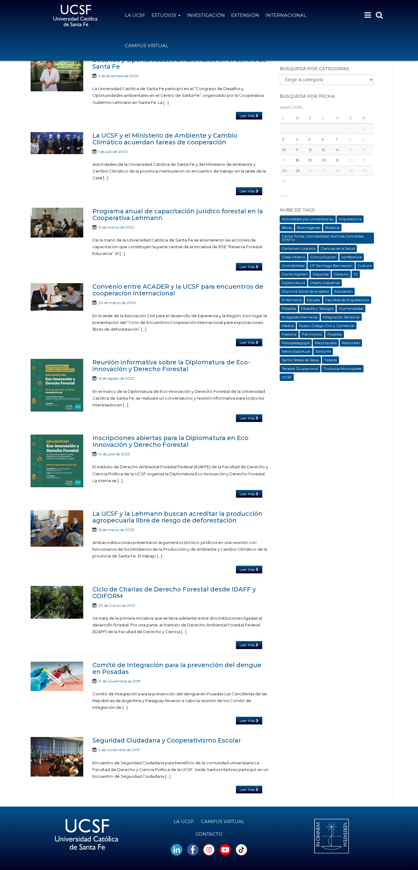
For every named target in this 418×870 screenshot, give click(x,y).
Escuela (313, 300)
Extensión (245, 15)
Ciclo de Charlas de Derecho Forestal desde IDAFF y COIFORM (174, 593)
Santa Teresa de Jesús (300, 360)
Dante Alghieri (295, 274)
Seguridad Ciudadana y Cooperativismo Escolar (166, 740)
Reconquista (326, 342)
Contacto (209, 834)
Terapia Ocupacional (300, 368)
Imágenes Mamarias (300, 317)
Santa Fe (323, 351)
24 (284, 170)
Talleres (330, 360)
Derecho (341, 274)
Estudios (164, 15)
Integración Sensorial (341, 317)
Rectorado (351, 342)
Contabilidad (293, 265)
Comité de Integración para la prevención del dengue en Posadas (176, 668)
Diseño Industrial (325, 282)
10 (284, 149)
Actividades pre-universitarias (308, 219)
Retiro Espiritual (296, 351)
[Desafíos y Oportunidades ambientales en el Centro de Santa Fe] (57, 73)
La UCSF (135, 15)
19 (310, 160)
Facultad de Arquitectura (347, 300)
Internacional (285, 15)
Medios (288, 325)
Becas (287, 227)
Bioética (332, 227)
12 (310, 149)
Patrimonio (312, 334)
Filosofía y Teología (317, 308)
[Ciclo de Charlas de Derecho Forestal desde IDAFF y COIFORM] (57, 602)
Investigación (206, 15)
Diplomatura (293, 282)
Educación (343, 291)
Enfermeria (292, 300)
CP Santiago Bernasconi (331, 265)
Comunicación (323, 257)
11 (297, 149)
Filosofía (289, 308)
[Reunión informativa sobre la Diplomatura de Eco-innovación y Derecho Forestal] (57, 385)
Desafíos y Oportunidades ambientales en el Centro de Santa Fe (179, 63)
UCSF (287, 377)
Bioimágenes (308, 227)
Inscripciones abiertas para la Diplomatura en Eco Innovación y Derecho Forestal (170, 441)
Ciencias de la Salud (338, 248)
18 (297, 160)
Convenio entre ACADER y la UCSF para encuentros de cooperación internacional (177, 290)
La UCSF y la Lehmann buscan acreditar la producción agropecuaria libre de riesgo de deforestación (177, 517)
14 (337, 149)
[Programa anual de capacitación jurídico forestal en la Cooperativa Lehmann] (57, 223)
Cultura (364, 265)
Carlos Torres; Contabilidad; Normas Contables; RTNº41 (323, 238)
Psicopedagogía (296, 342)
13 (323, 149)
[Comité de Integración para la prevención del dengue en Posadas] (57, 676)
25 (298, 170)
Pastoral (289, 334)
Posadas (334, 334)
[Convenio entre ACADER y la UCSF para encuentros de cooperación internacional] (57, 297)
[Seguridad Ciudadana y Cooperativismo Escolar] (57, 757)
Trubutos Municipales (342, 368)
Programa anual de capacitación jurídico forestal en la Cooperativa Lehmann (177, 214)
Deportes (321, 274)
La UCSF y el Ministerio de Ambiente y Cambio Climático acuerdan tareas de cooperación (164, 139)
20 (324, 160)
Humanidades (351, 308)
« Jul (284, 195)
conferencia (351, 257)
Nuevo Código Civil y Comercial (326, 325)
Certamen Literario (298, 248)
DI (356, 274)
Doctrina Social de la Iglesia (305, 291)
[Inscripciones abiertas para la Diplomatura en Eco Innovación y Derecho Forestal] (57, 461)
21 (337, 160)
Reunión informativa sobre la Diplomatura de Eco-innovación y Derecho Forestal (171, 366)
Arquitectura (350, 219)
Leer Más (248, 115)
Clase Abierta (293, 257)
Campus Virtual (146, 45)
